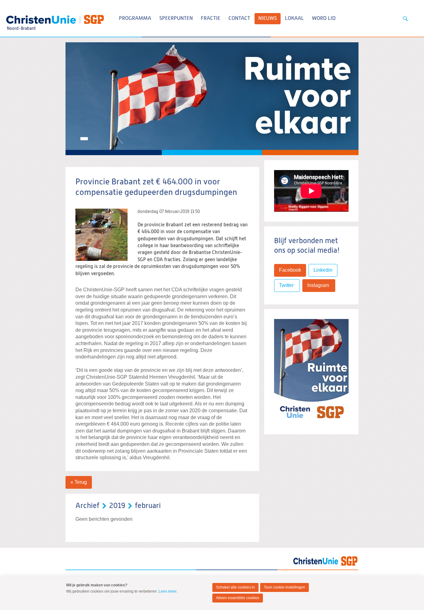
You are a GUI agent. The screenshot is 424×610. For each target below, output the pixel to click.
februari (148, 506)
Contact (239, 18)
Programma (135, 18)
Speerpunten (176, 18)
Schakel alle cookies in (235, 587)
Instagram (318, 285)
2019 (117, 506)
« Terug (78, 482)
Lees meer (167, 591)
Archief (87, 506)
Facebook (290, 270)
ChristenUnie (21, 17)
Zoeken (405, 19)
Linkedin (322, 270)
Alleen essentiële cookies (237, 598)
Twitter (287, 285)
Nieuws (267, 18)
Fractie (210, 18)
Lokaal (294, 18)
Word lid (324, 18)
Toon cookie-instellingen (284, 587)
